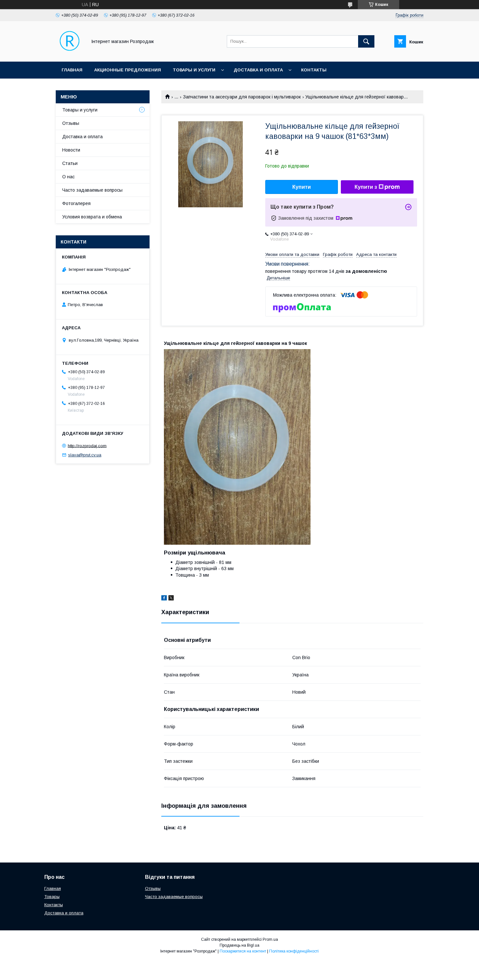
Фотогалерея (76, 203)
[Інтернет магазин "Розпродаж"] (69, 53)
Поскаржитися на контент (243, 951)
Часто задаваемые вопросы (92, 190)
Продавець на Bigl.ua (239, 945)
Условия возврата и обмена (92, 216)
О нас (68, 176)
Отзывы (70, 123)
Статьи (70, 163)
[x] (171, 598)
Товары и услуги (194, 69)
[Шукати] (366, 41)
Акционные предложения (127, 69)
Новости (71, 150)
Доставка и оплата (258, 69)
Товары (52, 896)
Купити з (366, 187)
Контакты (314, 69)
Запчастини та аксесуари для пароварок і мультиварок (242, 96)
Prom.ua (270, 939)
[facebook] (164, 598)
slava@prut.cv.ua (84, 454)
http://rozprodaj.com (87, 445)
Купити (301, 187)
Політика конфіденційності (294, 951)
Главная (72, 69)
